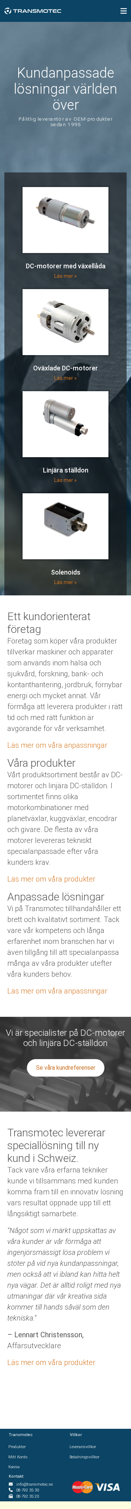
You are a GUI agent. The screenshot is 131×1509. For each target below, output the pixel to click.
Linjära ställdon (65, 470)
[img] (123, 11)
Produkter (17, 1446)
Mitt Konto (18, 1457)
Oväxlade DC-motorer (65, 368)
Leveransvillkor (83, 1446)
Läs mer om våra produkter (51, 879)
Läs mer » (65, 276)
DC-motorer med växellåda (66, 266)
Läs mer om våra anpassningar (57, 745)
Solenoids (65, 572)
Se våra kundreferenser (65, 1067)
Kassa (14, 1467)
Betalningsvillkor (84, 1457)
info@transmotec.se (34, 1484)
